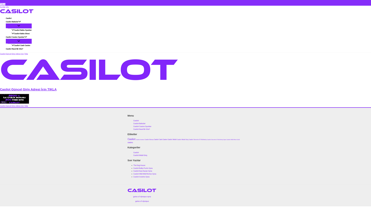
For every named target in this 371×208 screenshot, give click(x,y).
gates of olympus (142, 201)
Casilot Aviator (140, 139)
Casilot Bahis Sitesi (22, 34)
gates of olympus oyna (142, 197)
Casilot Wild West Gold (233, 139)
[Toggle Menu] (19, 25)
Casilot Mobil (172, 139)
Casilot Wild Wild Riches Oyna (144, 174)
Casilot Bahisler (12, 22)
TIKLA (2, 4)
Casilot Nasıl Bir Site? (14, 49)
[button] (19, 21)
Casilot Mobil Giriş (182, 139)
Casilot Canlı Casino (22, 45)
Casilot (9, 18)
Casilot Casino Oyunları (15, 37)
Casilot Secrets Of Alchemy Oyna (216, 139)
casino (130, 142)
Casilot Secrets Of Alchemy (198, 139)
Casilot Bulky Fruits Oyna (143, 168)
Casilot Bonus (149, 139)
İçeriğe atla (4, 7)
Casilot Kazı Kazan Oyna (142, 171)
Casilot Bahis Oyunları (23, 30)
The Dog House (139, 165)
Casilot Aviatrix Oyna (141, 177)
